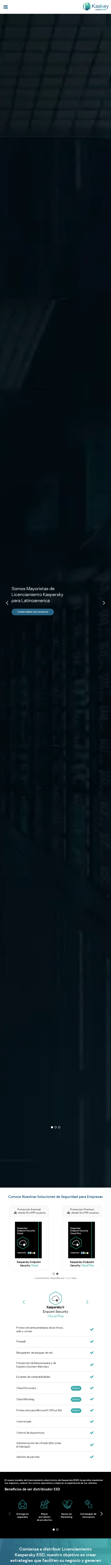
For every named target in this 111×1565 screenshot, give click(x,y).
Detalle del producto (29, 1237)
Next (104, 600)
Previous (6, 600)
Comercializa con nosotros (32, 611)
